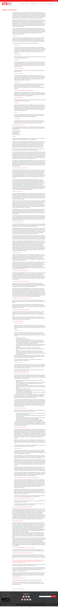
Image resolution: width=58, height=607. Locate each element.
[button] (54, 4)
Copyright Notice (10, 604)
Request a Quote (53, 593)
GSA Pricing (49, 593)
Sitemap (7, 604)
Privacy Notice (14, 604)
